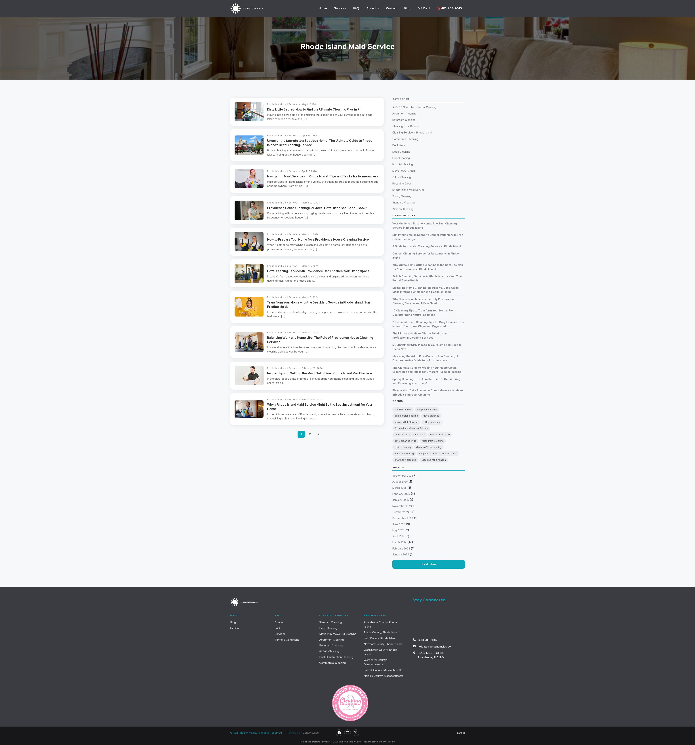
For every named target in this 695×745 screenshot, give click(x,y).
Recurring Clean (402, 183)
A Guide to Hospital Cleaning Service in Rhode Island (426, 246)
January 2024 (400, 554)
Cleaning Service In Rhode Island (412, 132)
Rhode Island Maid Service (282, 104)
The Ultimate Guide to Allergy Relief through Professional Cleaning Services (421, 335)
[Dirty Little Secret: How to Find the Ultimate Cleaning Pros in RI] (249, 111)
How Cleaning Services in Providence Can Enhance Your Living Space (318, 271)
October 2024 (400, 511)
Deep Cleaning (401, 151)
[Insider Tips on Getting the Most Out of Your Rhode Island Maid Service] (249, 375)
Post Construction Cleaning (336, 657)
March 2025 (399, 487)
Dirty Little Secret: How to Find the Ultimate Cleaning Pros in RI (313, 109)
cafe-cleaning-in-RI (405, 441)
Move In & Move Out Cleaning (337, 634)
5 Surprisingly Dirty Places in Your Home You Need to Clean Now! (427, 347)
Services (340, 8)
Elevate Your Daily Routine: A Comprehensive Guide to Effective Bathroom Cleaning (427, 392)
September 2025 (402, 475)
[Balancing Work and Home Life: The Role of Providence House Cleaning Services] (249, 342)
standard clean (403, 409)
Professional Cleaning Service (411, 428)
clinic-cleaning (403, 447)
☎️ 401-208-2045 (449, 8)
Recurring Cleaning (331, 645)
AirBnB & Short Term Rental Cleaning (414, 107)
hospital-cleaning (404, 453)
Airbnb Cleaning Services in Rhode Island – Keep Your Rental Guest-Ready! (427, 278)
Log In (461, 732)
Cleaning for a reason (434, 460)
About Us (372, 8)
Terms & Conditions (287, 639)
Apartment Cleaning (404, 113)
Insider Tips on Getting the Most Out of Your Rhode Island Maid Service (319, 373)
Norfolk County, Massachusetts (383, 676)
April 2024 (398, 536)
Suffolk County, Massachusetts (383, 670)
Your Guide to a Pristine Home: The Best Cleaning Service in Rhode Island (424, 225)
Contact (391, 8)
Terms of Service (380, 741)
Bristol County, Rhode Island (381, 632)
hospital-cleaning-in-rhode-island (437, 453)
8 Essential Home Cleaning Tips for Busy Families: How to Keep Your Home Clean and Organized (428, 324)
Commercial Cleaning (405, 139)
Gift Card (424, 8)
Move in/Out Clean (403, 170)
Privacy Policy (360, 741)
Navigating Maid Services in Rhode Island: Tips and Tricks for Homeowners (322, 176)
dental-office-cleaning (428, 447)
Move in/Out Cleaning (406, 422)
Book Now (429, 564)
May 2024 (398, 530)
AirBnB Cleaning (329, 651)
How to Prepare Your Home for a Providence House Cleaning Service (318, 239)
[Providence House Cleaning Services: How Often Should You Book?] (249, 210)
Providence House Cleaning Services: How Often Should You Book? (317, 208)
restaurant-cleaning (433, 441)
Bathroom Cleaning (404, 119)
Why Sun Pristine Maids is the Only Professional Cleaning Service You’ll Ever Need (423, 301)
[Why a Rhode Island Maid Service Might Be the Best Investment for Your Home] (249, 409)
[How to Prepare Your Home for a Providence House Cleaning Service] (249, 242)
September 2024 (402, 518)
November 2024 (402, 506)
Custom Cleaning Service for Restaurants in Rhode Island (425, 255)
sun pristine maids (427, 409)
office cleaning (432, 422)
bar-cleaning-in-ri (440, 434)
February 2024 (401, 548)
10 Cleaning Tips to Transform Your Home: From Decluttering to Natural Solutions (423, 312)
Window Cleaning (403, 209)
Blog (407, 8)
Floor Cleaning (401, 158)
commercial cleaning (406, 415)
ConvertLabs (311, 732)
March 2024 (399, 542)
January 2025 (400, 499)
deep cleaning (431, 415)
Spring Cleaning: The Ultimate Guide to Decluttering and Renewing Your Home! (426, 381)
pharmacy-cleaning (405, 460)
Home (323, 8)
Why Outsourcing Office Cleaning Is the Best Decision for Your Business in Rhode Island (427, 267)
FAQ (356, 8)
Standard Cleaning (403, 202)
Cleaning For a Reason (406, 126)
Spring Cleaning (401, 196)
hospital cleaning (402, 164)
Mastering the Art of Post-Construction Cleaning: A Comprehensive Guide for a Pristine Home (425, 358)
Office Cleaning (401, 177)
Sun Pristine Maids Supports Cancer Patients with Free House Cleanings (427, 237)
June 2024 (398, 524)
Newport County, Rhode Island (383, 644)
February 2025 (401, 493)
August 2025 (400, 481)
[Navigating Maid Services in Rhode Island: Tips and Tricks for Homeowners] (249, 178)
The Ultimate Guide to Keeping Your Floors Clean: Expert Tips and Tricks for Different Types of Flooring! (427, 369)
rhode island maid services (410, 434)
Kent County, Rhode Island (380, 638)
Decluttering (399, 145)
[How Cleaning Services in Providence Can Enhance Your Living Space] (249, 273)
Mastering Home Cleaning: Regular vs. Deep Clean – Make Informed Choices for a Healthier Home (426, 289)
